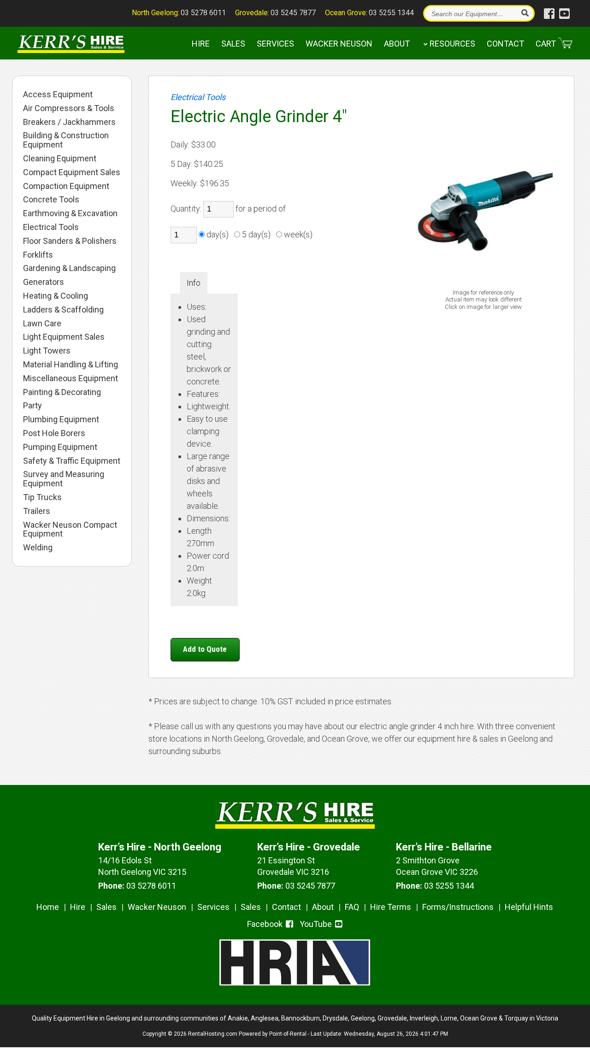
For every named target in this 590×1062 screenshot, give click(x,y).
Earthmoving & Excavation (70, 213)
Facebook (265, 924)
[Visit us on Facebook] (549, 14)
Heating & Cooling (55, 296)
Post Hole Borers (54, 433)
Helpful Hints (529, 907)
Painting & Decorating (62, 392)
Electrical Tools (51, 227)
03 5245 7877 (293, 12)
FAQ (352, 907)
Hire (201, 43)
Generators (43, 282)
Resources (452, 43)
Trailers (36, 511)
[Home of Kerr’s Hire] (295, 826)
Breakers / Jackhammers (69, 122)
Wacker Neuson (339, 43)
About (397, 43)
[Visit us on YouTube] (564, 14)
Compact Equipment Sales (71, 172)
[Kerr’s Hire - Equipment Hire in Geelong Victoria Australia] (71, 43)
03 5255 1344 (391, 12)
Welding (38, 547)
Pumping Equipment (60, 447)
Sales (233, 43)
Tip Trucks (42, 497)
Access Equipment (58, 94)
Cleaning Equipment (59, 158)
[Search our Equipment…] (524, 13)
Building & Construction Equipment (66, 140)
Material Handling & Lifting (70, 364)
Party (32, 405)
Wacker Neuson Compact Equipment (70, 529)
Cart (546, 43)
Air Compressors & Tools (68, 108)
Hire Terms (390, 907)
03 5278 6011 (203, 12)
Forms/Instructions (458, 907)
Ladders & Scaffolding (63, 309)
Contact (505, 43)
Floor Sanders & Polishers (70, 241)
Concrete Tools (51, 199)
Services (275, 43)
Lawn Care (42, 323)
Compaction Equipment (66, 186)
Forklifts (38, 255)
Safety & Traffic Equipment (71, 461)
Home (47, 907)
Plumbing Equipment (61, 419)
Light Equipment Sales (64, 337)
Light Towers (47, 350)
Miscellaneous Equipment (70, 378)
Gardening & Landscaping (69, 268)
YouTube (317, 924)
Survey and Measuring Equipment (63, 479)
